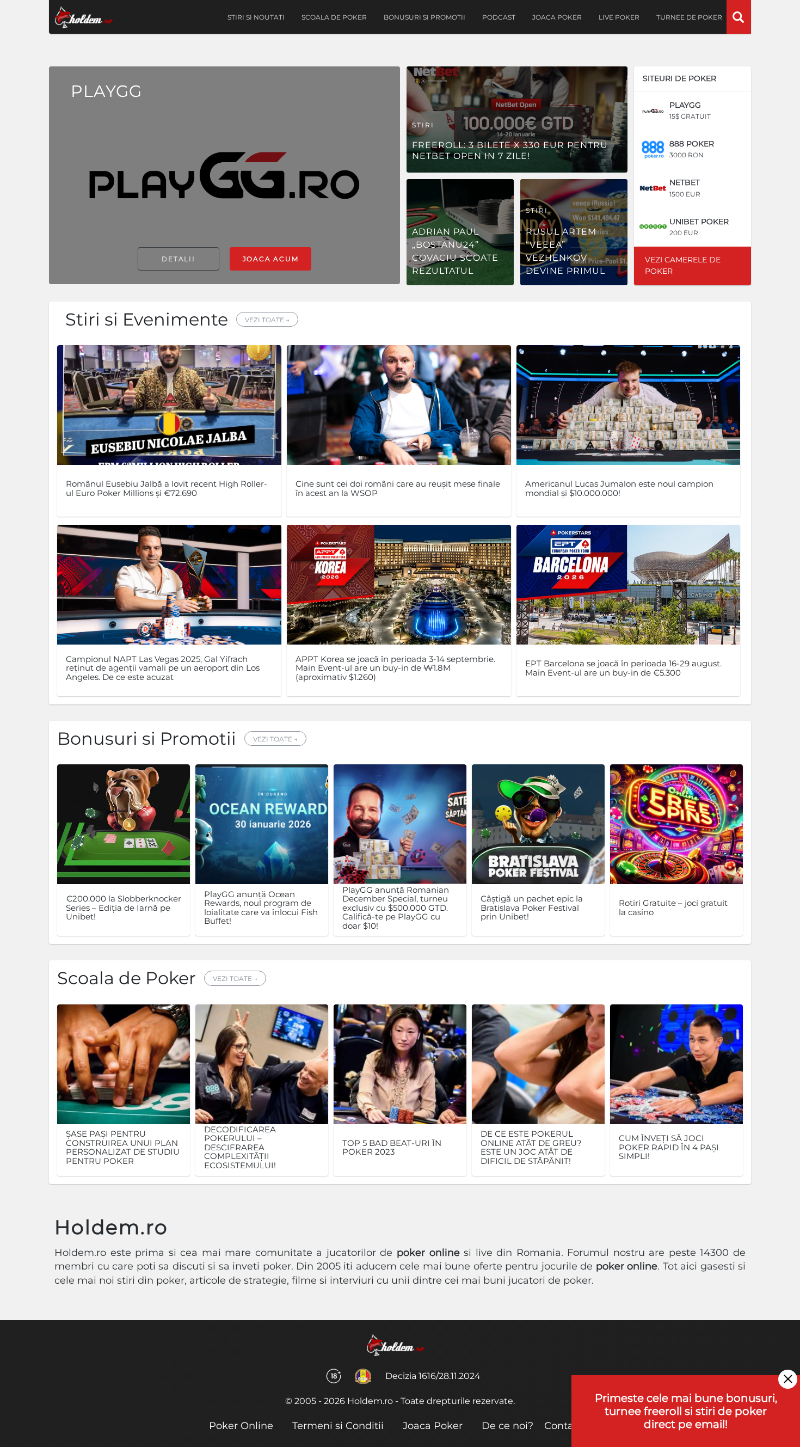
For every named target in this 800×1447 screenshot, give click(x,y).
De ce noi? (507, 1426)
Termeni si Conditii (338, 1426)
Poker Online (241, 1426)
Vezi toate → (267, 320)
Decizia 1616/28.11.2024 (433, 1376)
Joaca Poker (557, 17)
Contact (563, 1426)
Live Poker (619, 17)
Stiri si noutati (256, 17)
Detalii (178, 259)
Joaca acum (271, 259)
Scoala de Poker (334, 17)
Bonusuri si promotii (424, 17)
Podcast (498, 17)
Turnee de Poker (689, 17)
